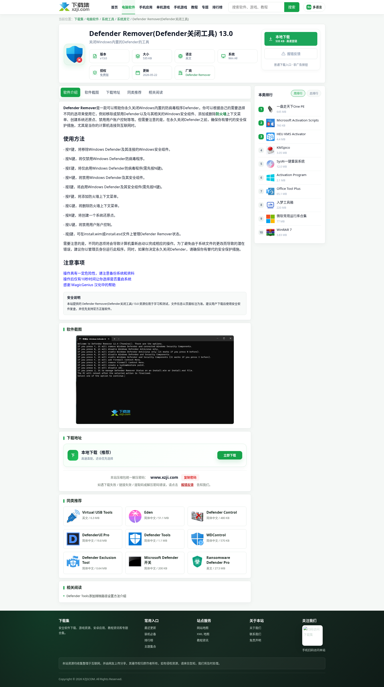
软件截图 (92, 92)
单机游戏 (163, 7)
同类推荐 (134, 92)
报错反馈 (293, 53)
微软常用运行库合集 (292, 216)
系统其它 (123, 19)
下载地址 (113, 92)
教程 (194, 7)
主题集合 (150, 646)
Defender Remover (198, 75)
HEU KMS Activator (291, 134)
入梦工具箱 (285, 202)
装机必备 (150, 634)
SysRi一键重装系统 (291, 161)
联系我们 (255, 634)
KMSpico (283, 147)
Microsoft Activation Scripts (298, 120)
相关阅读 (156, 92)
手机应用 (145, 7)
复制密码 (190, 477)
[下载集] (83, 7)
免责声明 (255, 640)
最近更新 (150, 628)
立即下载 (230, 455)
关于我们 (255, 628)
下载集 (79, 19)
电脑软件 (128, 7)
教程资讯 (202, 640)
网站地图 (202, 628)
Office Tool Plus (288, 188)
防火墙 (221, 113)
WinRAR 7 (284, 229)
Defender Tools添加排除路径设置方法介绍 (96, 596)
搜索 (291, 7)
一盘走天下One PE (290, 106)
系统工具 (108, 19)
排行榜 (217, 7)
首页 (114, 7)
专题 (205, 7)
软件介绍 (70, 92)
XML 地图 (203, 634)
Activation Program (291, 174)
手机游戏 (180, 7)
